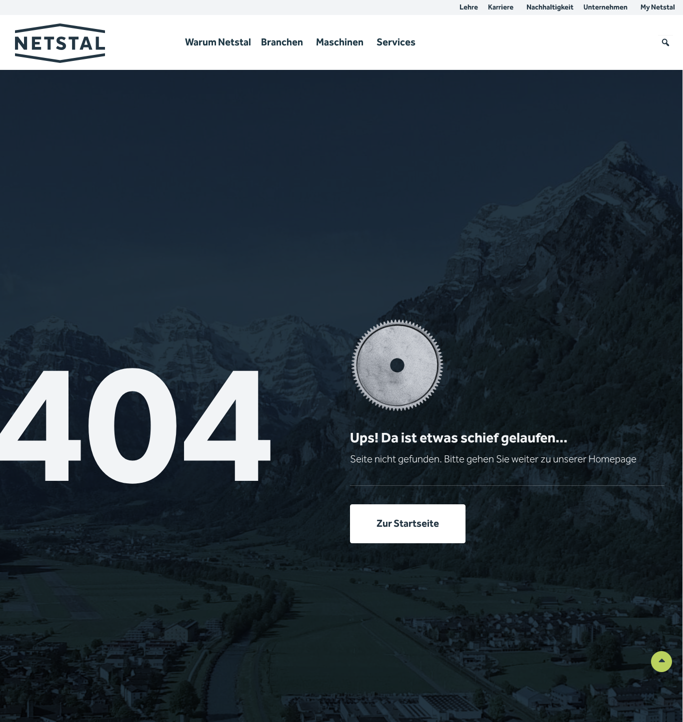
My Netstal (657, 7)
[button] (665, 42)
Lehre (469, 7)
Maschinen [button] (340, 42)
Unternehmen (606, 7)
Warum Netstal (218, 42)
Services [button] (396, 42)
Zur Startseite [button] (407, 524)
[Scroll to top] (661, 661)
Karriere (501, 7)
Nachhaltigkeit (550, 7)
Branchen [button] (282, 42)
